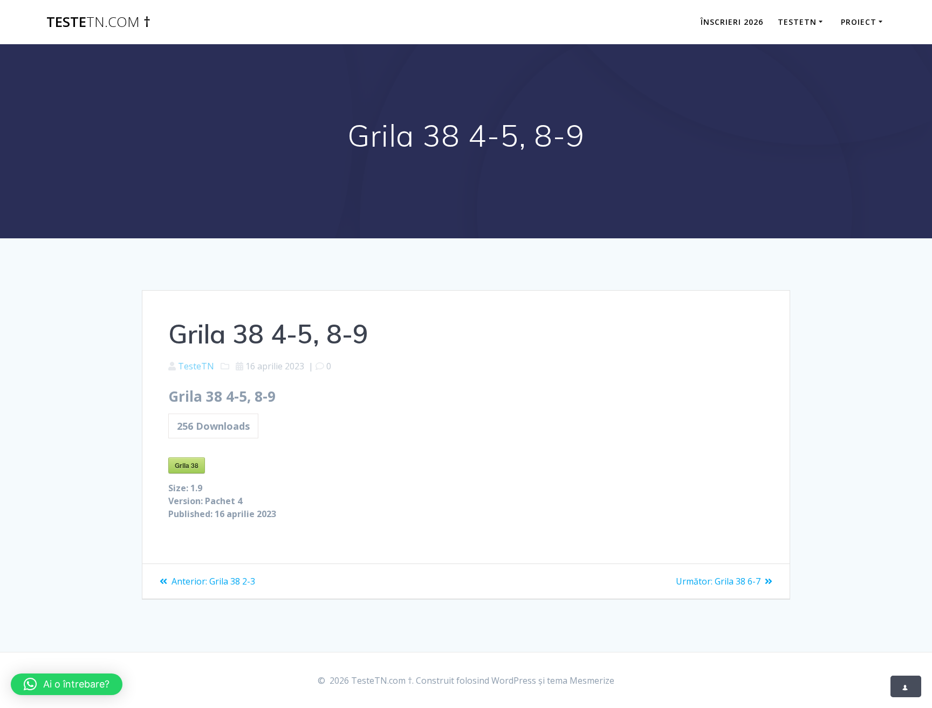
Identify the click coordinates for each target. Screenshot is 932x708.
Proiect (858, 22)
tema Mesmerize (580, 680)
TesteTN (797, 22)
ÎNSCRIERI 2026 (732, 22)
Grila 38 (186, 465)
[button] (66, 684)
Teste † (98, 22)
